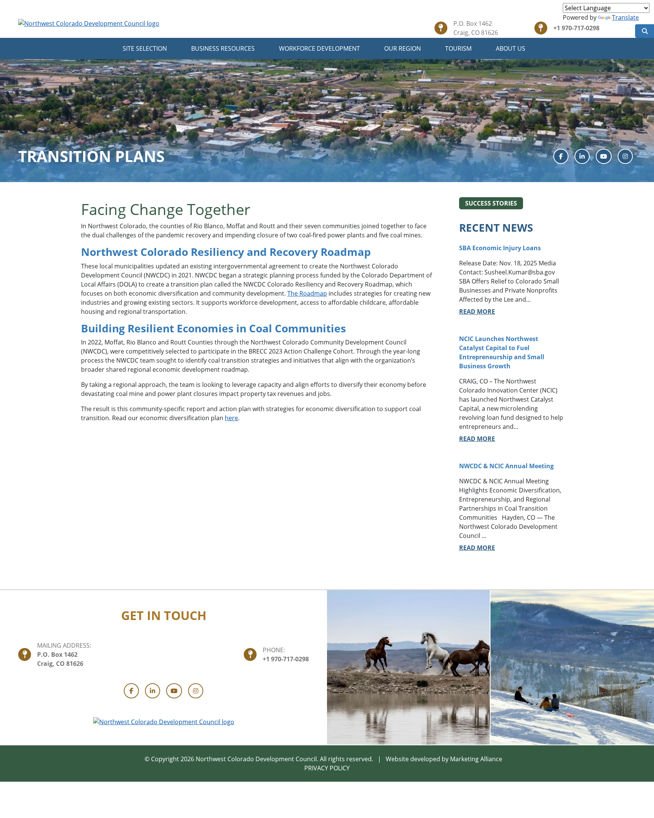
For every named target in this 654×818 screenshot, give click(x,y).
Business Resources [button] (223, 48)
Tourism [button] (459, 48)
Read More (477, 311)
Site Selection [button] (145, 48)
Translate (625, 17)
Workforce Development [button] (320, 48)
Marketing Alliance (476, 759)
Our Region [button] (403, 48)
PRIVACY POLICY (327, 768)
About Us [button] (511, 48)
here (231, 418)
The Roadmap (307, 293)
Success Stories (491, 203)
